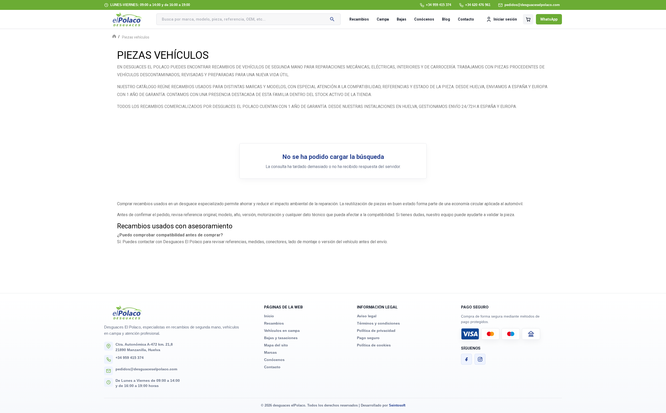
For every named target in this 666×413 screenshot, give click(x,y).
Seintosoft (397, 405)
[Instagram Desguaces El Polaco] (480, 359)
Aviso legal (366, 316)
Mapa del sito (276, 345)
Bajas (401, 19)
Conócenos (424, 19)
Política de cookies (374, 345)
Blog (446, 19)
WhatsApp (549, 19)
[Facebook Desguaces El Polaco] (466, 359)
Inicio (269, 316)
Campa (383, 19)
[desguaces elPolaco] (127, 19)
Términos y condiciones (378, 323)
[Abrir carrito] (528, 19)
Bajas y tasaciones (281, 338)
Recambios (359, 19)
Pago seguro (368, 338)
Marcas (270, 352)
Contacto (466, 19)
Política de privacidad (376, 330)
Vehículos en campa (282, 330)
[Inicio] (114, 37)
